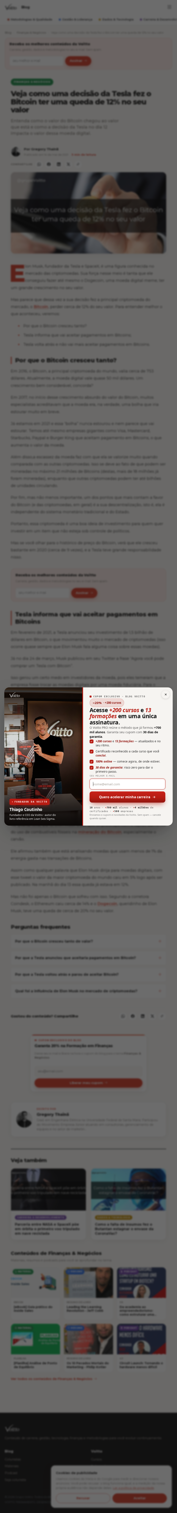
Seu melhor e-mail (102, 776)
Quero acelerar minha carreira (124, 797)
